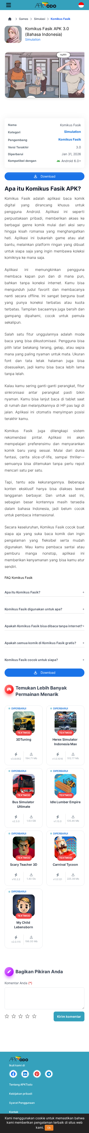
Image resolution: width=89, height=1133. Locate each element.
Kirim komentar (69, 1016)
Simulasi (39, 19)
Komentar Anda (18, 983)
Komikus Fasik (69, 139)
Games (23, 19)
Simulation (32, 39)
